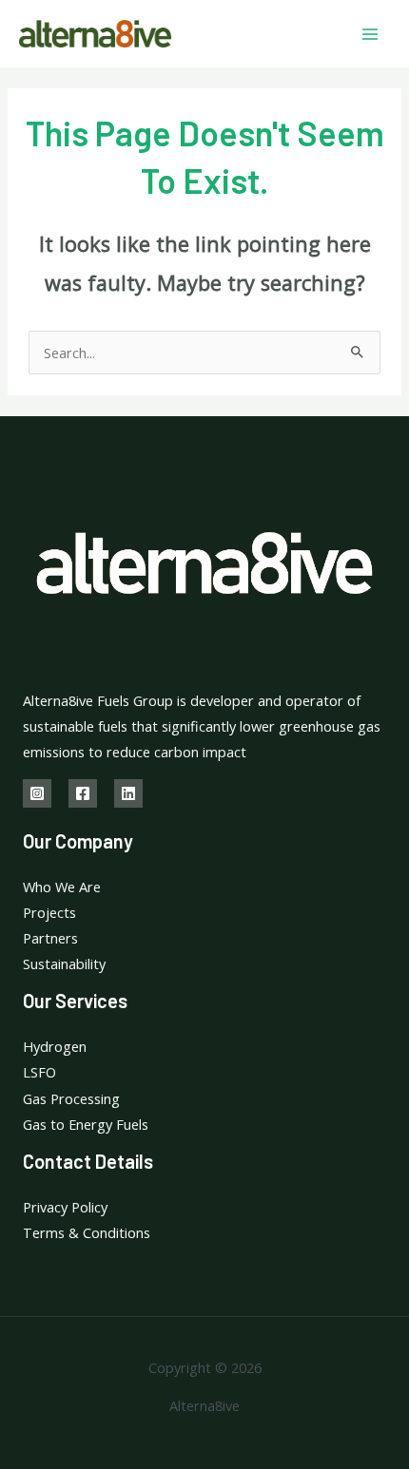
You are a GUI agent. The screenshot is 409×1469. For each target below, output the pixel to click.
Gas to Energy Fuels (85, 1124)
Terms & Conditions (86, 1232)
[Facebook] (82, 793)
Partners (50, 937)
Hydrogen (55, 1046)
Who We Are (62, 886)
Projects (49, 912)
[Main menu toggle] (370, 34)
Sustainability (64, 963)
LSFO (39, 1071)
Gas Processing (71, 1098)
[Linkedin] (128, 793)
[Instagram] (37, 793)
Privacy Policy (65, 1206)
